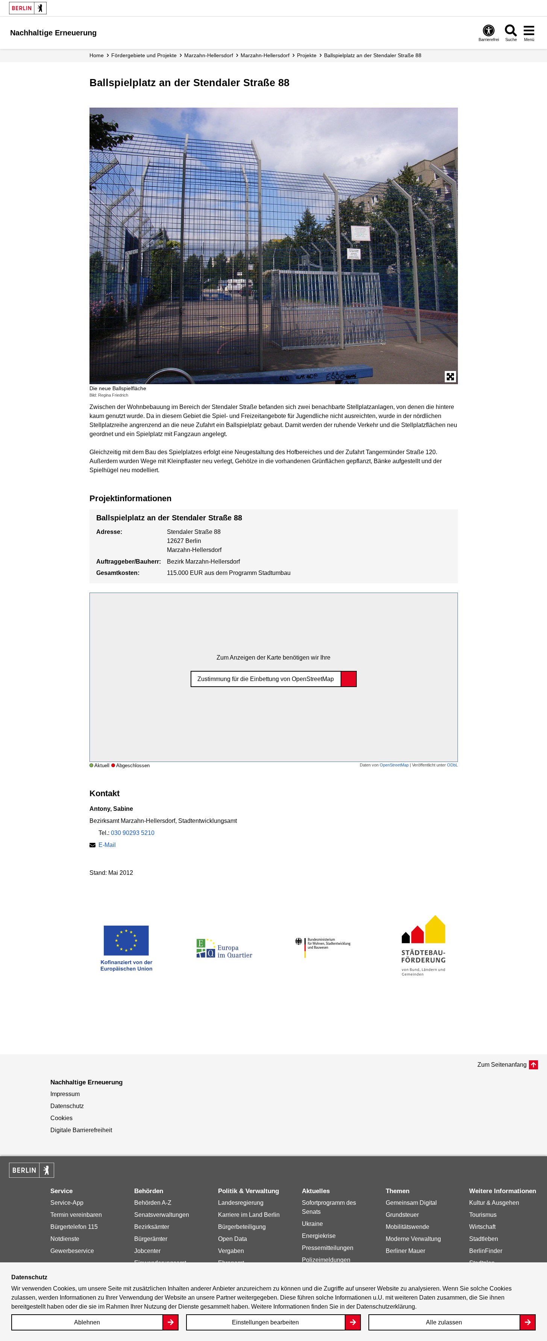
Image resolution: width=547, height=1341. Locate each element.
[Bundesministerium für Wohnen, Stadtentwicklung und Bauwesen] (322, 948)
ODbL (452, 765)
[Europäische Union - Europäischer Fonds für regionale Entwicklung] (126, 948)
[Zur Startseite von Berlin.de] (31, 1175)
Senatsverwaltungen (161, 1215)
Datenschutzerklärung (385, 1306)
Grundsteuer (402, 1215)
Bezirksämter (151, 1227)
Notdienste (64, 1239)
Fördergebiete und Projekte (144, 55)
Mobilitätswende (407, 1227)
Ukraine (312, 1224)
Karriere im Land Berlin (249, 1215)
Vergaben (231, 1251)
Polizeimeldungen (326, 1260)
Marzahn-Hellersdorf (208, 55)
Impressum (65, 1094)
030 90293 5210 (133, 833)
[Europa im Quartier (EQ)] (224, 948)
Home (96, 55)
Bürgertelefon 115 (74, 1227)
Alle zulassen (444, 1322)
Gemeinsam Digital (411, 1203)
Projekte (307, 55)
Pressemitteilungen (327, 1248)
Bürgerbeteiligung (242, 1227)
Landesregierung (241, 1203)
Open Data (232, 1239)
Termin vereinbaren (76, 1215)
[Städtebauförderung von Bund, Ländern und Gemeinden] (421, 948)
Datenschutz (67, 1106)
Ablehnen (87, 1322)
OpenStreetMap (394, 765)
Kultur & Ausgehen (494, 1203)
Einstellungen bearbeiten (265, 1322)
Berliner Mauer (405, 1251)
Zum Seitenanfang (502, 1064)
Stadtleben (483, 1239)
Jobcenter (147, 1251)
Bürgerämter (150, 1239)
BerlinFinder (485, 1251)
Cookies (61, 1118)
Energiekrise (319, 1236)
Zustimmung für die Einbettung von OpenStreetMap (265, 679)
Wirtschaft (482, 1227)
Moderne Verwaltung (413, 1239)
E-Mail (107, 845)
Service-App (66, 1203)
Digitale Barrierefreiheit (81, 1130)
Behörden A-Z (152, 1203)
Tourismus (483, 1215)
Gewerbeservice (72, 1251)
